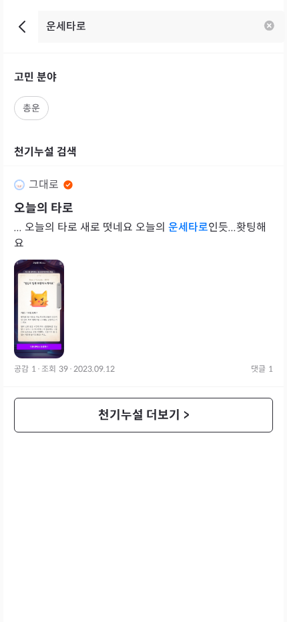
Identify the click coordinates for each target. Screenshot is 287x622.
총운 (31, 108)
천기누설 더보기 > (144, 415)
